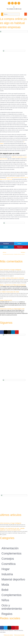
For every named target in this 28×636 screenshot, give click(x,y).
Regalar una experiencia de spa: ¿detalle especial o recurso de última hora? (12, 529)
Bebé (4, 589)
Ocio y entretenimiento (11, 607)
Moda (5, 584)
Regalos (6, 613)
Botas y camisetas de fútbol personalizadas (13, 285)
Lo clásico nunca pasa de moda (9, 292)
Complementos (11, 553)
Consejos (7, 558)
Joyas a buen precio (6, 300)
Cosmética (8, 563)
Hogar (5, 569)
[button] (25, 14)
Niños (5, 600)
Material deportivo (13, 579)
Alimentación (10, 548)
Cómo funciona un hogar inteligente (10, 269)
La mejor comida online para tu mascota (12, 278)
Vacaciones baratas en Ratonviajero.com (12, 309)
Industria (7, 574)
